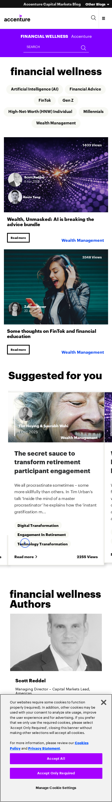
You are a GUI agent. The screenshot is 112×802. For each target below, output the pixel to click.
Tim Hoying (28, 427)
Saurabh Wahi (55, 427)
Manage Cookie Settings (56, 787)
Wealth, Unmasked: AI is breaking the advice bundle (50, 222)
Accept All (56, 757)
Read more (19, 238)
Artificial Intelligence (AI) (33, 89)
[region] (56, 747)
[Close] (103, 701)
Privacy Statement (44, 747)
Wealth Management (73, 124)
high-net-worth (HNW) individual (56, 112)
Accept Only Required (56, 772)
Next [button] (25, 545)
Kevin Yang (31, 197)
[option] (56, 481)
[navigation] (104, 18)
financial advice (88, 89)
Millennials (29, 124)
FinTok (44, 101)
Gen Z (69, 101)
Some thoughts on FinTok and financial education (51, 334)
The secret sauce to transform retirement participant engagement (52, 463)
